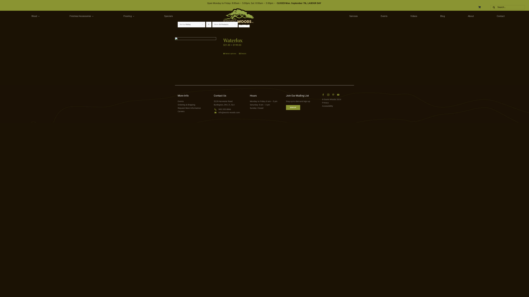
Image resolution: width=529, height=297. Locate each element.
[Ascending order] (208, 24)
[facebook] (323, 95)
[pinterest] (333, 95)
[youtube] (338, 95)
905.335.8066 (224, 109)
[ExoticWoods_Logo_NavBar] (239, 9)
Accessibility (327, 106)
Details (243, 54)
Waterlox (233, 40)
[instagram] (328, 95)
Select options (230, 54)
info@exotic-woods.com (229, 112)
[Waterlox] (195, 57)
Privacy (325, 103)
